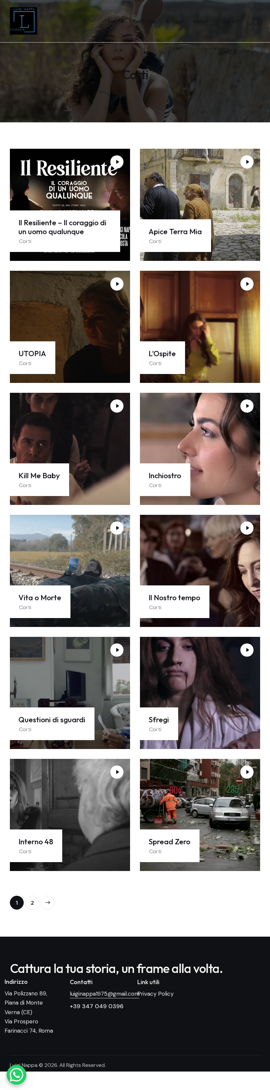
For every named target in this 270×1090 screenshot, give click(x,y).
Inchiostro (164, 475)
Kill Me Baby (39, 475)
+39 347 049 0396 (96, 1006)
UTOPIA (32, 353)
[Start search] (256, 22)
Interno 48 (35, 841)
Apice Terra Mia (175, 231)
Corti (25, 241)
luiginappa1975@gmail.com (105, 993)
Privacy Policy (155, 993)
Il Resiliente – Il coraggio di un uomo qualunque (62, 227)
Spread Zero (169, 841)
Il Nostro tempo (174, 597)
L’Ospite (162, 353)
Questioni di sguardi (51, 719)
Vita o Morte (39, 597)
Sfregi (158, 719)
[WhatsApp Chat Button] (16, 1075)
